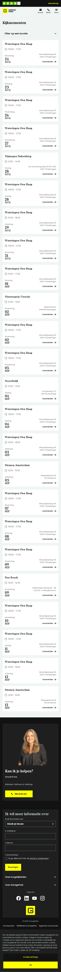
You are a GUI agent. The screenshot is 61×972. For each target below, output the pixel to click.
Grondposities (8, 926)
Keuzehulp (53, 3)
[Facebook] (18, 898)
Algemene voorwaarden (48, 926)
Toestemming (12, 855)
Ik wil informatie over (14, 819)
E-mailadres (11, 831)
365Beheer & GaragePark (27, 926)
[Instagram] (42, 898)
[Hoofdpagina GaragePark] (9, 10)
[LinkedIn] (26, 898)
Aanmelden (47, 61)
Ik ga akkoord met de (29, 858)
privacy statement (39, 858)
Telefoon (9, 843)
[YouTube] (34, 898)
